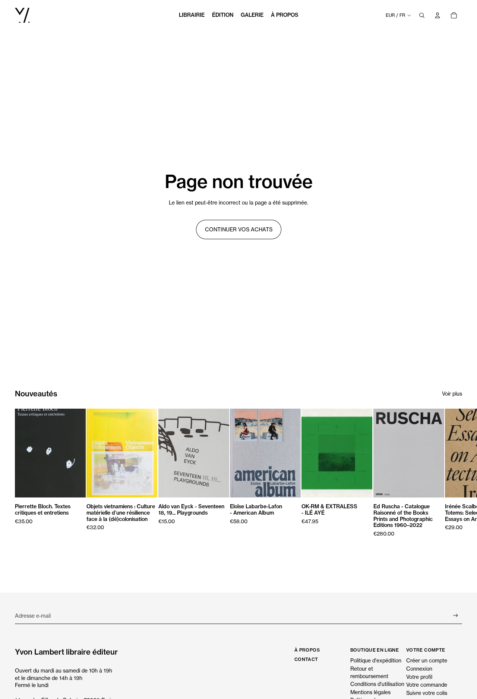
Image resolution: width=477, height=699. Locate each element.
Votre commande (426, 684)
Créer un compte (426, 660)
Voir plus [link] (452, 393)
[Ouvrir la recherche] (422, 15)
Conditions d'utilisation (377, 684)
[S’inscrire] (455, 615)
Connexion (419, 668)
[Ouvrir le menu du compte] (437, 15)
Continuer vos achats (238, 229)
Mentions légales (370, 692)
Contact (306, 659)
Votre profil (419, 677)
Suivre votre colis (426, 693)
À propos (307, 650)
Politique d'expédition (375, 660)
